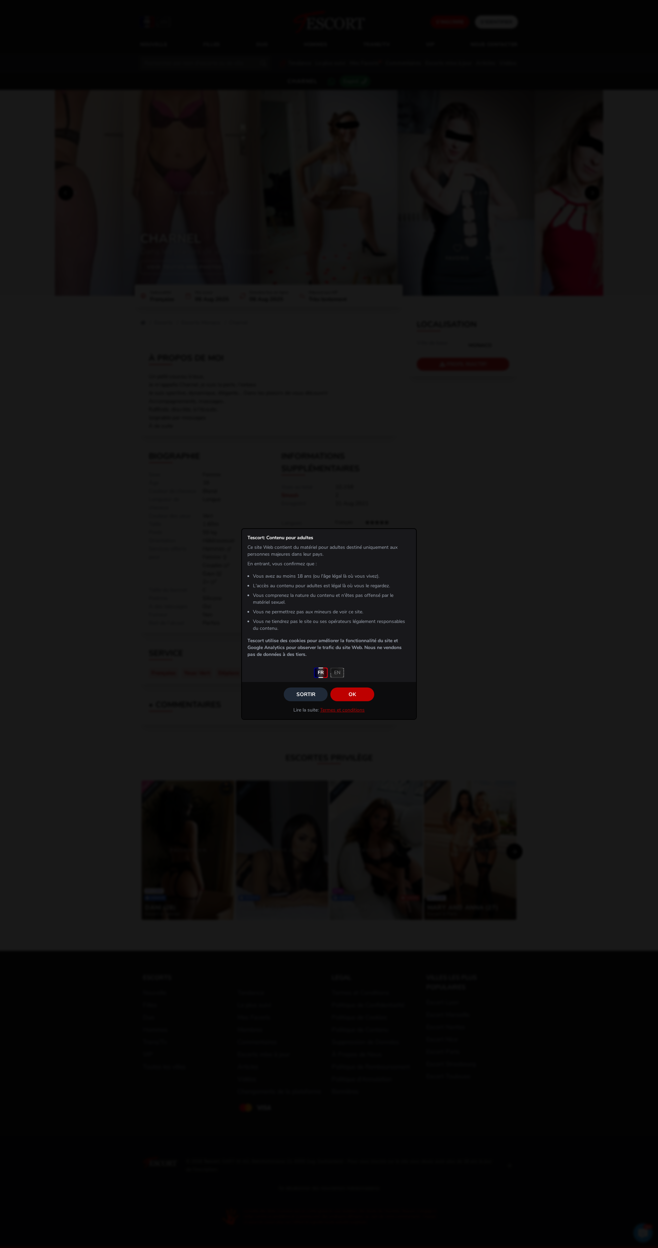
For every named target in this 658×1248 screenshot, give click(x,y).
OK (352, 694)
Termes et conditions (342, 710)
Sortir (305, 694)
